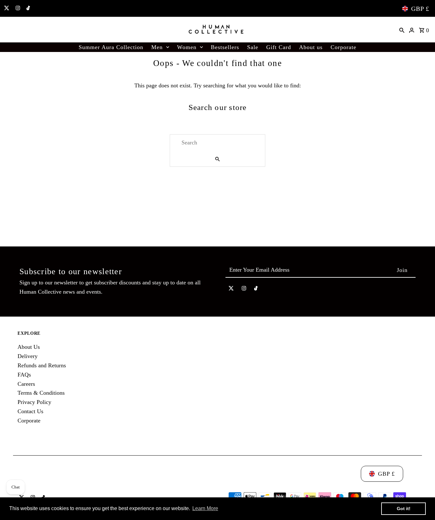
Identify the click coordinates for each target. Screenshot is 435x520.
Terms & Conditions (41, 393)
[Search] (402, 29)
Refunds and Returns (42, 365)
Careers (26, 384)
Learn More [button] (205, 508)
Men (157, 47)
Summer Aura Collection (111, 47)
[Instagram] (17, 8)
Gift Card (278, 47)
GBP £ (420, 8)
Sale (252, 47)
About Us (29, 347)
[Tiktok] (27, 8)
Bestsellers (225, 47)
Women (186, 47)
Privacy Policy (34, 402)
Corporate (343, 47)
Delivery (28, 356)
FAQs (24, 374)
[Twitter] (6, 8)
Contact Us (30, 411)
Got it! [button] (403, 508)
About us (311, 47)
